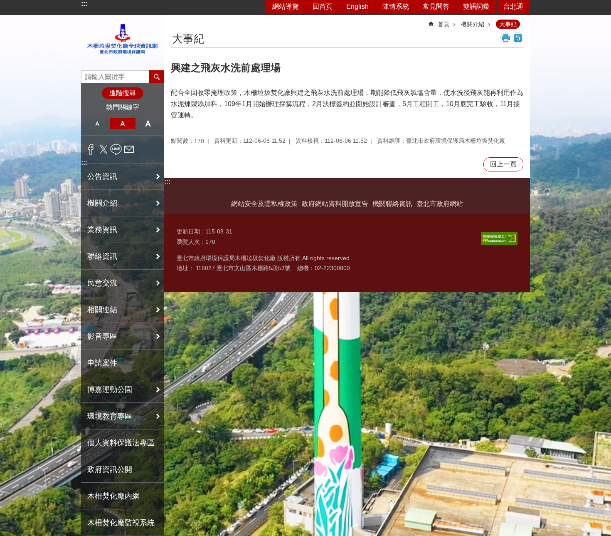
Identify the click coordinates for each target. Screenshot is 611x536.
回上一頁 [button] (503, 164)
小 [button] (97, 123)
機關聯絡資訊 (392, 203)
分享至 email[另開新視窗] (129, 149)
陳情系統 (395, 6)
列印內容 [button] (505, 37)
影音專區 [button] (102, 336)
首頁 (443, 24)
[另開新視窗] (499, 238)
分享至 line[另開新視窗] (116, 149)
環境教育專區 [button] (109, 416)
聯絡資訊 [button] (102, 256)
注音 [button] (517, 37)
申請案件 (102, 363)
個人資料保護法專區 (121, 443)
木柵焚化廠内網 (113, 496)
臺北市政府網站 (439, 203)
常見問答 (436, 6)
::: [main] (176, 20)
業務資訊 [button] (102, 230)
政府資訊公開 (109, 469)
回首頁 (323, 6)
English (357, 6)
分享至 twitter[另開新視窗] (103, 149)
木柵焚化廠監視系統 (121, 523)
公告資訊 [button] (102, 176)
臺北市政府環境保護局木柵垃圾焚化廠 (122, 42)
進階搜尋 (122, 93)
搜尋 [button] (156, 76)
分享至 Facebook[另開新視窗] (90, 149)
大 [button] (148, 123)
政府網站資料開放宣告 (335, 203)
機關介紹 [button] (102, 203)
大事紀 (508, 24)
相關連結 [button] (102, 309)
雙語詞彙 (476, 6)
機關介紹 (472, 24)
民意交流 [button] (102, 283)
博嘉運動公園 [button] (109, 389)
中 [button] (122, 123)
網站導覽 (285, 6)
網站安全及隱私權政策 (264, 203)
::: (84, 3)
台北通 (513, 6)
